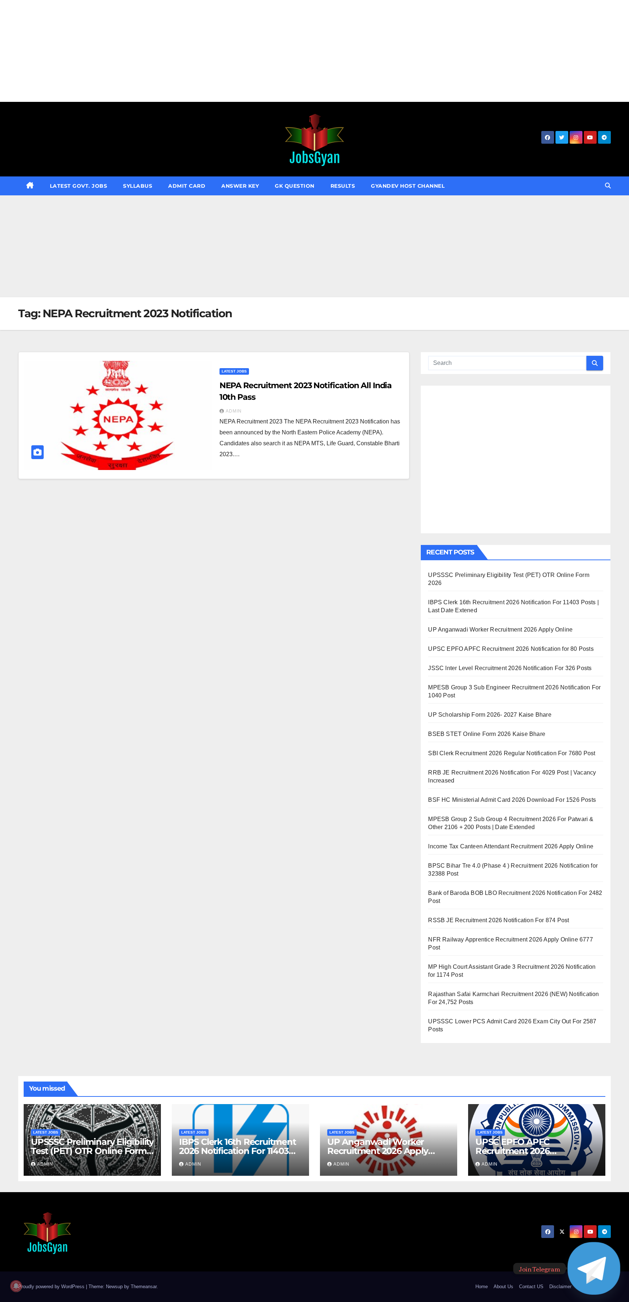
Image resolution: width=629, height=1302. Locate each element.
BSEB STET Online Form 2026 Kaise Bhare (486, 734)
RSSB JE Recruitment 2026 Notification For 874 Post (498, 920)
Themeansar (144, 1286)
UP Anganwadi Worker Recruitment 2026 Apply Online (500, 629)
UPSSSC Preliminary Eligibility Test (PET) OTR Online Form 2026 (92, 1150)
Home (481, 1286)
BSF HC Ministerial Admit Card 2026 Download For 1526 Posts (512, 800)
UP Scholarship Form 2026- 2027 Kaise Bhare (489, 715)
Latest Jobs (234, 371)
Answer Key (240, 186)
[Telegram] (593, 1268)
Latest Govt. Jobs (78, 186)
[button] (608, 186)
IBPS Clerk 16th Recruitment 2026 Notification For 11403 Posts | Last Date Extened (237, 1150)
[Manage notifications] (16, 1286)
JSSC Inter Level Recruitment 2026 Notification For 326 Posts (510, 668)
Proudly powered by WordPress (52, 1286)
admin (234, 411)
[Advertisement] (218, 51)
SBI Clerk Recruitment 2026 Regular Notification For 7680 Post (511, 753)
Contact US (531, 1286)
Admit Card (186, 186)
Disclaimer (560, 1286)
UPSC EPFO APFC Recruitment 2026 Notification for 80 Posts (510, 649)
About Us (503, 1286)
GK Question (294, 186)
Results (343, 186)
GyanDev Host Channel (407, 186)
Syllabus (137, 186)
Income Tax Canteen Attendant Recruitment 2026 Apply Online (510, 846)
